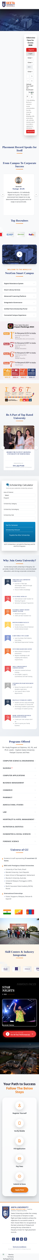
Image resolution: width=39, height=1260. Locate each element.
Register (31, 50)
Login (30, 54)
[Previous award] (3, 448)
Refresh (27, 96)
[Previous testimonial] (3, 194)
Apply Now (19, 1190)
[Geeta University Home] (8, 4)
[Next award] (36, 448)
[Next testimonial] (36, 194)
